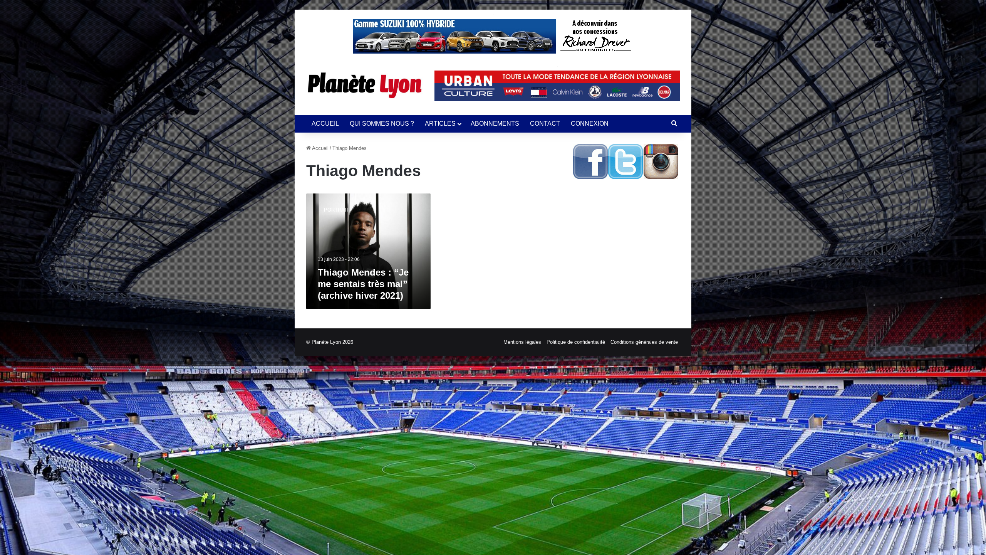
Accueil (320, 148)
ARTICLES (440, 123)
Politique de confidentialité (576, 342)
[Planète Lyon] (364, 85)
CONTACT (545, 123)
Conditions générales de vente (644, 342)
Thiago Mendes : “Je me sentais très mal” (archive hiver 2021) (363, 284)
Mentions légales (522, 342)
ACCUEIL (325, 123)
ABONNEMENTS (495, 123)
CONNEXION (590, 123)
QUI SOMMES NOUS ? (382, 123)
